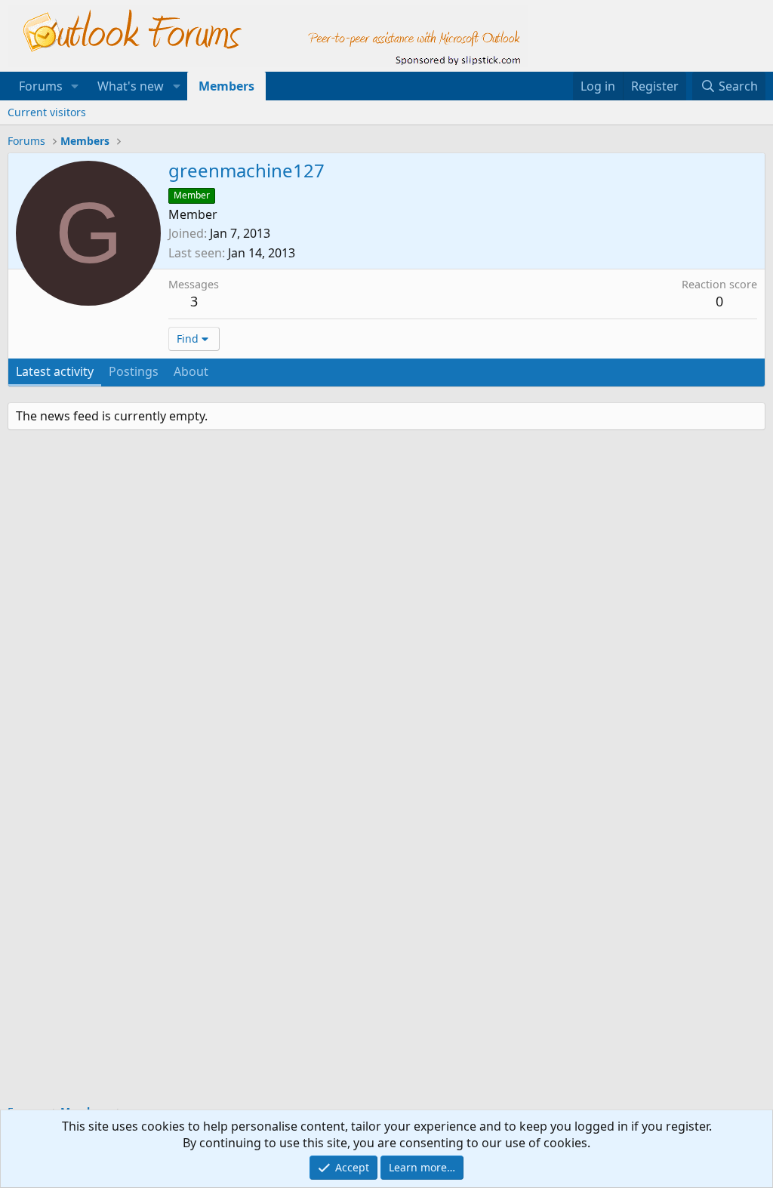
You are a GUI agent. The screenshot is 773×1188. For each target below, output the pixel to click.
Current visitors (47, 112)
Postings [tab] (134, 371)
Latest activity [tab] (55, 371)
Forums (41, 86)
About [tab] (191, 371)
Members (226, 86)
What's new (130, 86)
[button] (75, 86)
